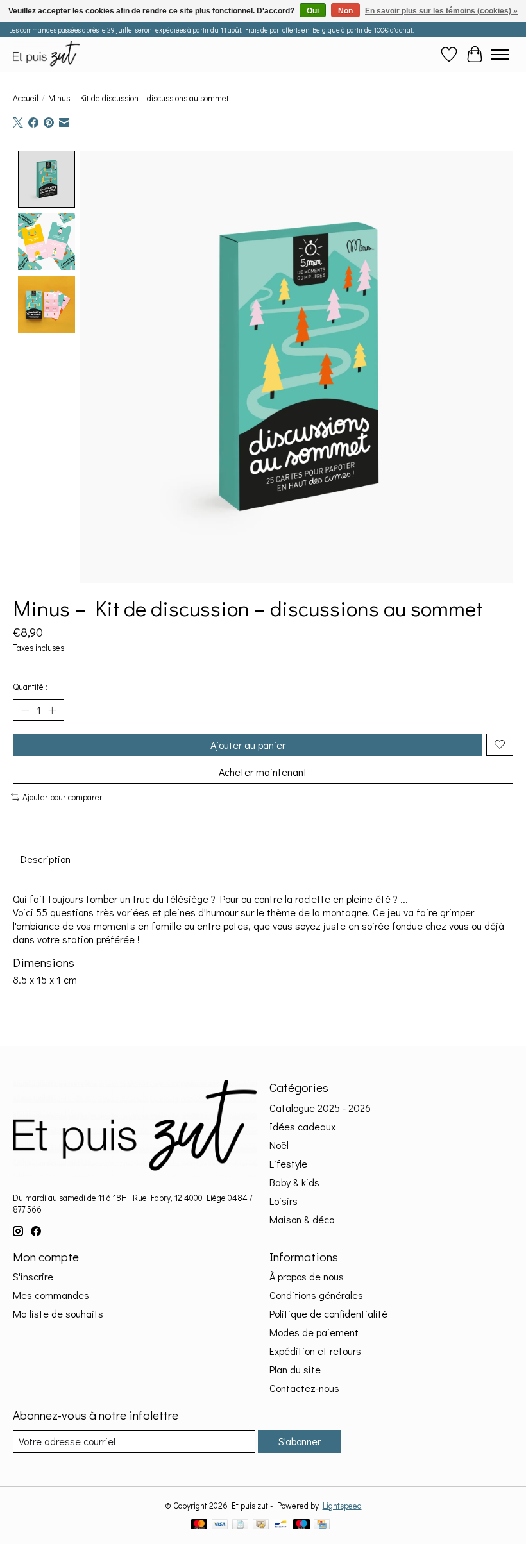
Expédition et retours (315, 1350)
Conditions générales (316, 1295)
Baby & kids (294, 1182)
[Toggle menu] (500, 54)
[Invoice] (240, 1525)
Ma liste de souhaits (58, 1313)
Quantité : (30, 686)
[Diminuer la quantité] (25, 709)
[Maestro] (301, 1525)
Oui (313, 10)
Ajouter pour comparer (62, 797)
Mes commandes (51, 1295)
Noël (279, 1145)
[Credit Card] (322, 1525)
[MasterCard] (199, 1525)
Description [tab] (46, 859)
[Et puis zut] (46, 54)
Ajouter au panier (247, 744)
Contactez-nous (304, 1388)
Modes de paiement (314, 1332)
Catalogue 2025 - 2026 (320, 1107)
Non (345, 10)
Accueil (25, 98)
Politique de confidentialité (328, 1313)
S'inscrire (33, 1276)
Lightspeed (342, 1505)
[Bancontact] (281, 1525)
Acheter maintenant (263, 771)
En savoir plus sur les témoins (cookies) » (441, 10)
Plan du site (295, 1369)
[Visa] (220, 1525)
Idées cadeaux (302, 1126)
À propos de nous (306, 1276)
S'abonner (299, 1441)
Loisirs (283, 1200)
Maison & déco (301, 1219)
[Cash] (261, 1525)
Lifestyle (288, 1163)
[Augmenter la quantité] (52, 709)
